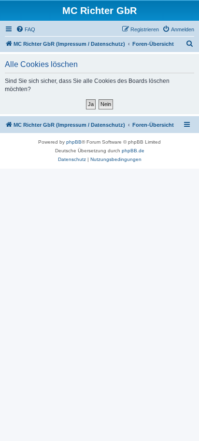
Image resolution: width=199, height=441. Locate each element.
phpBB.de (133, 150)
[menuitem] (25, 29)
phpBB (74, 142)
